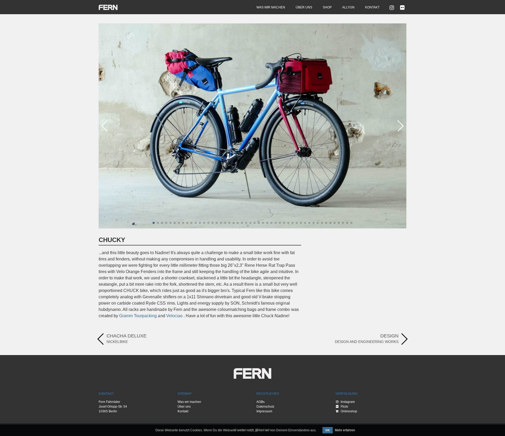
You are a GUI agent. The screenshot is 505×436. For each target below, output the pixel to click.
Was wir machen (270, 7)
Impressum (264, 411)
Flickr (344, 406)
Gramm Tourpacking (138, 316)
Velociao (174, 316)
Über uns (304, 7)
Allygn (348, 7)
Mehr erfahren (345, 430)
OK (327, 430)
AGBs (260, 402)
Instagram (347, 402)
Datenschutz (265, 406)
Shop (327, 7)
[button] (154, 223)
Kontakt (372, 7)
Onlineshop (348, 411)
